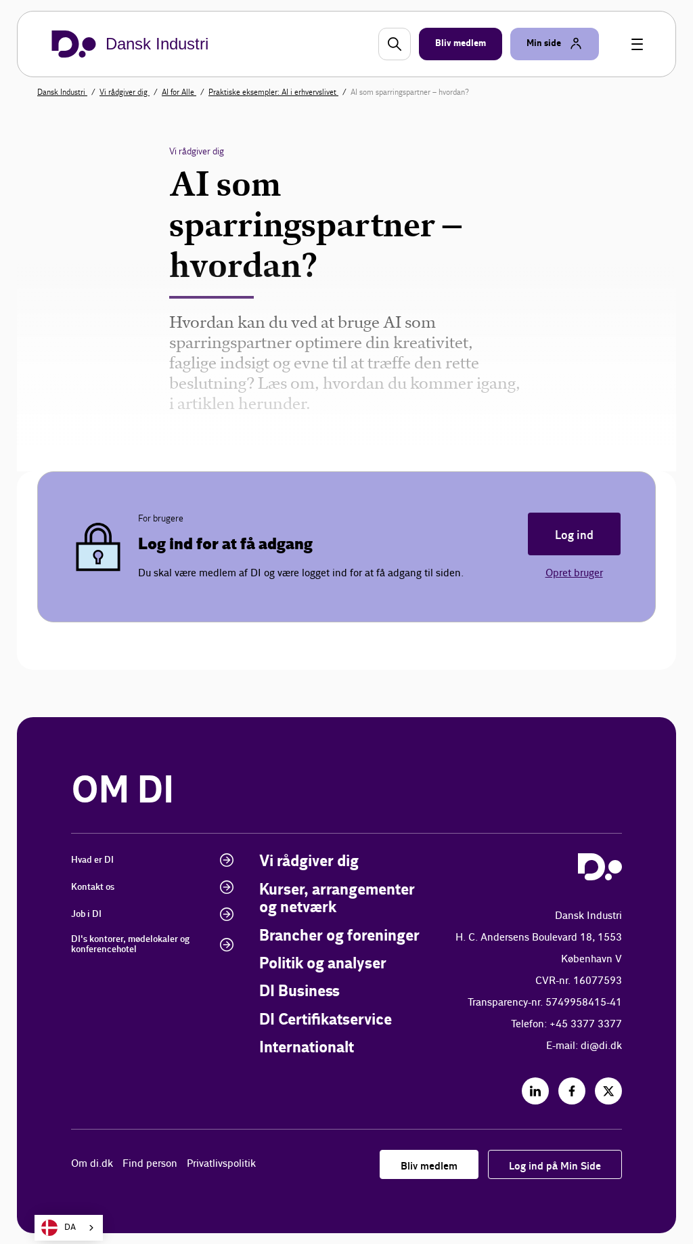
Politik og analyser (322, 964)
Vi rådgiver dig (124, 92)
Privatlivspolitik (221, 1163)
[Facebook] (571, 1090)
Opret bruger (574, 573)
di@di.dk (601, 1045)
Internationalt (306, 1048)
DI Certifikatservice (325, 1020)
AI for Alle (179, 92)
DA (70, 1227)
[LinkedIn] (535, 1090)
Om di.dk (92, 1163)
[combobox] (69, 1228)
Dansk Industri (62, 92)
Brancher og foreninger (339, 936)
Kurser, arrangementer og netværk (337, 899)
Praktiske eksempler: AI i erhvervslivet (273, 92)
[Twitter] (608, 1090)
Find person (149, 1163)
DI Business (299, 992)
